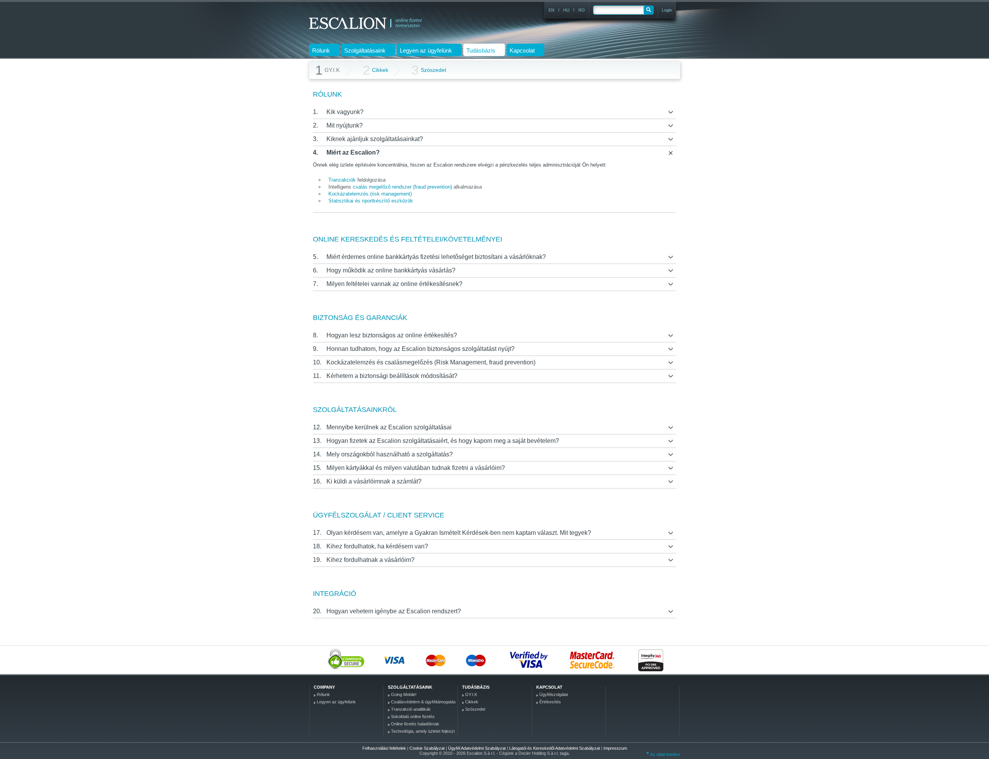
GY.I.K (471, 694)
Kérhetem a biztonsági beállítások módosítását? (391, 376)
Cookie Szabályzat (428, 748)
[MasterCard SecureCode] (595, 660)
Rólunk (323, 694)
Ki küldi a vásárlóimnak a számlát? (373, 481)
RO (581, 10)
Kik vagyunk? (345, 112)
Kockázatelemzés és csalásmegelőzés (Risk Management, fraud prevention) (430, 362)
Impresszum (615, 748)
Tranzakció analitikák (411, 709)
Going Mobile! (403, 694)
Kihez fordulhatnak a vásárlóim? (370, 559)
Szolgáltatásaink (410, 687)
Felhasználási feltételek (384, 748)
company (324, 687)
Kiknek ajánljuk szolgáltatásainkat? (374, 139)
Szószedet (428, 70)
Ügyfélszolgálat (553, 694)
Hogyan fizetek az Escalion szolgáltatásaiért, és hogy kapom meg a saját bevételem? (442, 440)
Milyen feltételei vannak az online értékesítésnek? (394, 284)
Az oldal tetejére (664, 754)
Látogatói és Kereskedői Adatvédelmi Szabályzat (555, 748)
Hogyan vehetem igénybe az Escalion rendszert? (393, 611)
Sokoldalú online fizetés (413, 716)
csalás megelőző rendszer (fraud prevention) (402, 187)
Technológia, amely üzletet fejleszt (423, 731)
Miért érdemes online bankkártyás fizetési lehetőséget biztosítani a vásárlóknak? (436, 257)
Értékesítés (550, 701)
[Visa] (404, 660)
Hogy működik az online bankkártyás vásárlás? (390, 270)
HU (566, 10)
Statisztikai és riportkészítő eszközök (370, 201)
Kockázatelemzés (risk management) (370, 194)
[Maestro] (486, 660)
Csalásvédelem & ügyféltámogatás (423, 701)
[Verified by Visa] (531, 660)
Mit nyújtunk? (344, 125)
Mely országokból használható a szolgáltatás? (389, 454)
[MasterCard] (445, 660)
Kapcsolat (549, 687)
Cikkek (375, 70)
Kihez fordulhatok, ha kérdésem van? (377, 546)
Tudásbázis (475, 687)
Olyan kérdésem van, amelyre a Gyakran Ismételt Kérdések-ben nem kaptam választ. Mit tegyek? (458, 532)
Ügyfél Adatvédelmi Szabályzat (477, 748)
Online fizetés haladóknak (415, 724)
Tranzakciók (342, 180)
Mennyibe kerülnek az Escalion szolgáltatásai (389, 427)
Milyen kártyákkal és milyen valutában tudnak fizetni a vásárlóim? (415, 468)
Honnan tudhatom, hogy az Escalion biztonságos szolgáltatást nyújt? (420, 348)
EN (551, 10)
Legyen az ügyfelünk (336, 701)
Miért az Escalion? (353, 152)
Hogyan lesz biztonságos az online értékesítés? (391, 335)
